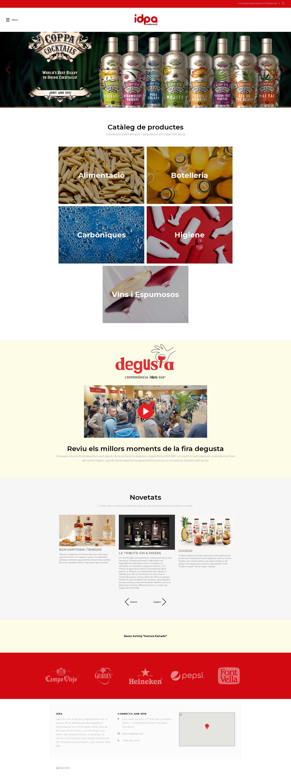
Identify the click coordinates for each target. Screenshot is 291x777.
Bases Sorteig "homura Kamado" (145, 636)
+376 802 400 (131, 740)
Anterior (133, 602)
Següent (157, 602)
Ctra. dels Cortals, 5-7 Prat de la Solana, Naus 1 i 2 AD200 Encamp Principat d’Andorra (147, 723)
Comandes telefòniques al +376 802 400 (257, 3)
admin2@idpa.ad (132, 733)
